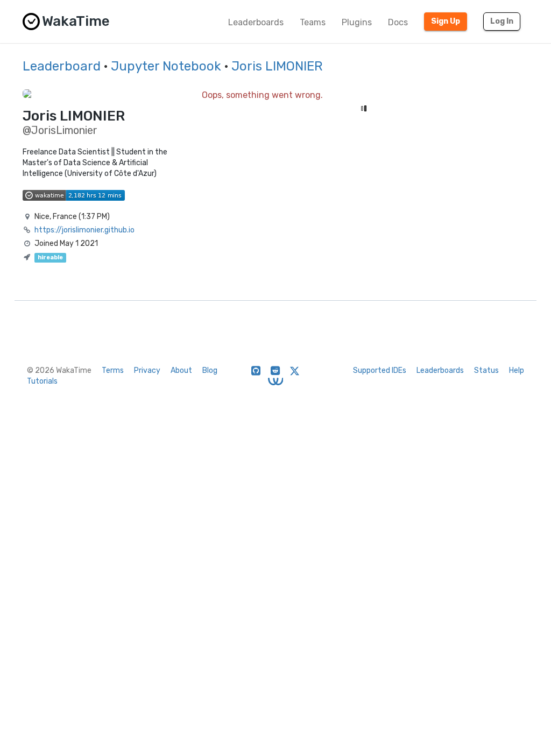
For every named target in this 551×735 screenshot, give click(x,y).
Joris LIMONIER (277, 66)
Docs (398, 22)
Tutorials (42, 381)
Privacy (147, 370)
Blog (209, 370)
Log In (501, 21)
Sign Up (445, 21)
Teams (313, 22)
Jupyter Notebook (166, 66)
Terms (113, 370)
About (181, 370)
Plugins (357, 22)
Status (486, 370)
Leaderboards (256, 22)
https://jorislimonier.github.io (84, 230)
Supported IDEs (379, 370)
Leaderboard (62, 66)
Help (516, 370)
